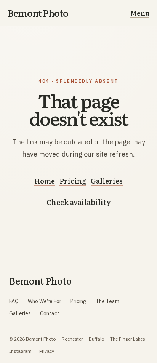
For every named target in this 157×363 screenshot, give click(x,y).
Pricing (72, 181)
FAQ (14, 301)
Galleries (107, 181)
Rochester (72, 339)
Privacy (46, 351)
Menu (139, 13)
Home (44, 181)
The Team (107, 301)
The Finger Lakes (127, 339)
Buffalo (96, 339)
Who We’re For (44, 301)
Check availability (78, 202)
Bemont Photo (38, 13)
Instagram (20, 351)
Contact (49, 313)
